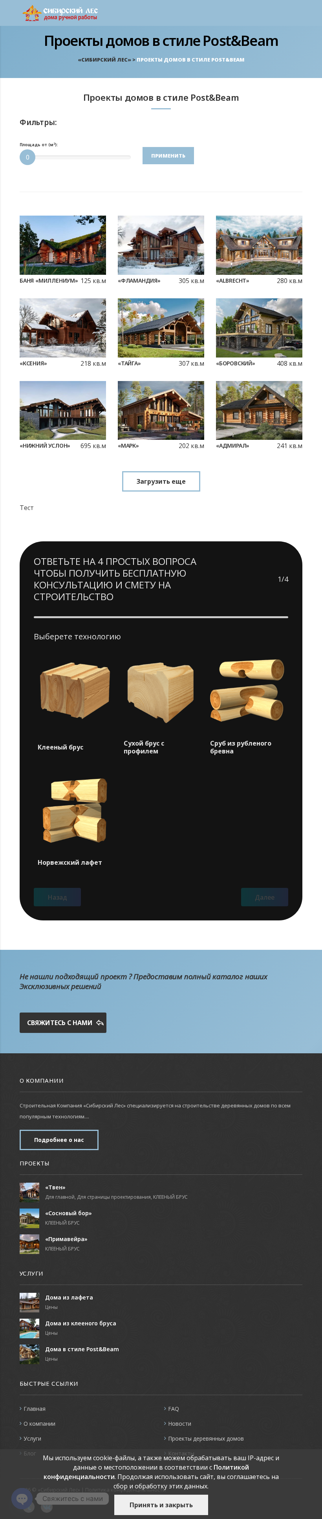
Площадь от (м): (39, 144)
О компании (39, 1423)
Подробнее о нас (59, 1139)
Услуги (32, 1438)
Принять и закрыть (161, 1505)
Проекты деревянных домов (206, 1438)
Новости (179, 1423)
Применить (168, 155)
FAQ (173, 1408)
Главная (35, 1408)
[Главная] (63, 12)
